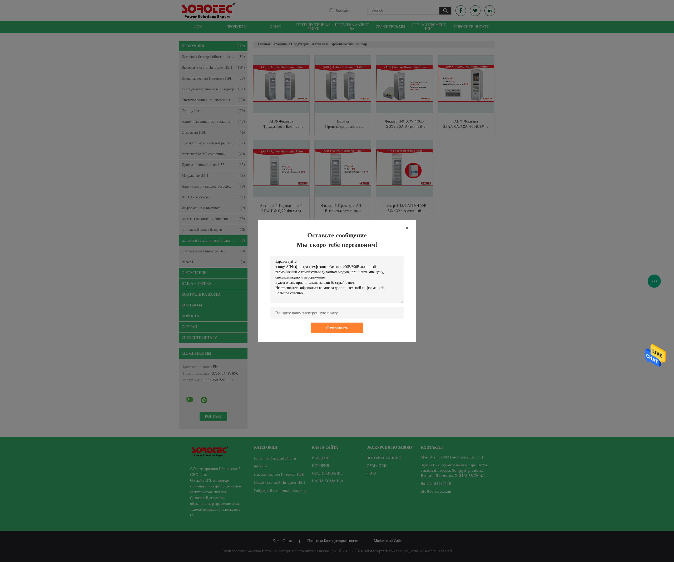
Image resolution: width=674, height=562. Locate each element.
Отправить (337, 327)
